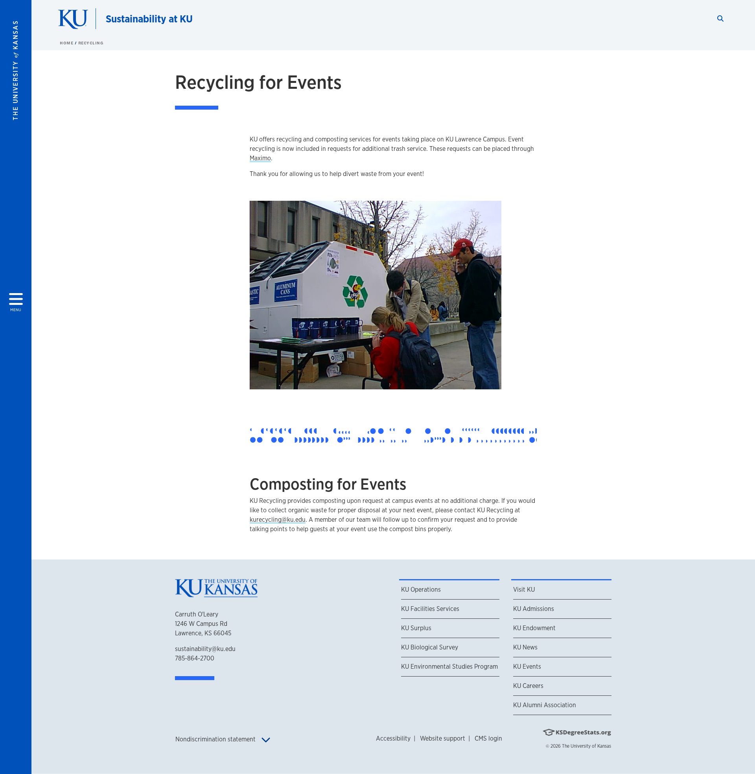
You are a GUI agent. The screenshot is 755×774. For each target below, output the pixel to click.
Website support (442, 738)
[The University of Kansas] (216, 594)
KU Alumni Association (544, 705)
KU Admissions (533, 609)
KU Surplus (416, 628)
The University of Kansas (586, 746)
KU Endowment (534, 628)
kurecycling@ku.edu (278, 519)
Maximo (260, 158)
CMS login (488, 738)
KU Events (527, 666)
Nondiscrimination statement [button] (216, 739)
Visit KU (524, 589)
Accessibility (393, 738)
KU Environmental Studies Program (449, 666)
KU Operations (421, 589)
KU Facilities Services (430, 609)
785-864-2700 (194, 658)
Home (67, 43)
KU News (525, 647)
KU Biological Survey (429, 647)
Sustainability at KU (149, 19)
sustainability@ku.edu (205, 649)
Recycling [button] (90, 43)
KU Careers (528, 686)
